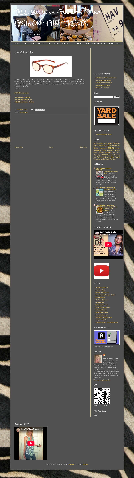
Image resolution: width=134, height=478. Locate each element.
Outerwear (105, 155)
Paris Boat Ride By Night (103, 317)
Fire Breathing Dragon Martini (105, 295)
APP (118, 43)
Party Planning (115, 155)
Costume (109, 145)
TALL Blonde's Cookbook (105, 205)
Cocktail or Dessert (110, 189)
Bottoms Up (41, 43)
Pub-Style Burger (101, 310)
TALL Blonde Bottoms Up (23, 100)
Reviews (99, 157)
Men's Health (66, 43)
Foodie (32, 43)
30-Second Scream (101, 300)
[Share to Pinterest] (44, 110)
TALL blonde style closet (103, 134)
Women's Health (53, 43)
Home (51, 147)
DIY (118, 145)
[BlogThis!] (38, 110)
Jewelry (101, 152)
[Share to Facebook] (42, 110)
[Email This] (36, 110)
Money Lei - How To (102, 87)
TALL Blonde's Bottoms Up (105, 187)
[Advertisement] (51, 130)
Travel (87, 43)
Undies (103, 159)
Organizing (97, 155)
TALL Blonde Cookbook (22, 97)
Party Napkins (100, 297)
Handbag (110, 150)
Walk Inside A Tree (101, 305)
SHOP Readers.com (21, 93)
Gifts (104, 150)
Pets (95, 157)
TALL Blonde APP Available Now (106, 78)
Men (114, 152)
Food (118, 148)
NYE (118, 152)
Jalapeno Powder (101, 320)
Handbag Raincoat (101, 315)
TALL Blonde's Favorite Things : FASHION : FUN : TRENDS (59, 17)
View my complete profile (102, 380)
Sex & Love (78, 43)
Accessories (24, 112)
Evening (102, 148)
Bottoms (116, 143)
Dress (96, 148)
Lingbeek (71, 464)
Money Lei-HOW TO (102, 292)
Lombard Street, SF (102, 287)
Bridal (95, 145)
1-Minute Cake (100, 290)
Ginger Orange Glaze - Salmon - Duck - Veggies (111, 208)
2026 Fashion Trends (20, 43)
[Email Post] (31, 109)
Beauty (110, 143)
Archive (111, 43)
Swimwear (106, 157)
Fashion (110, 148)
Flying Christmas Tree (102, 307)
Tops (112, 157)
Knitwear (108, 153)
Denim (114, 145)
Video (107, 159)
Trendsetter (97, 159)
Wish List (112, 159)
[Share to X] (40, 110)
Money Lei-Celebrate (99, 43)
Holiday (117, 150)
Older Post (83, 147)
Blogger (85, 464)
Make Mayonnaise (101, 312)
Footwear (97, 150)
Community (101, 145)
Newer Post (19, 147)
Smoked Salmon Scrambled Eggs (106, 322)
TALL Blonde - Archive (102, 85)
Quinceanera (99, 302)
